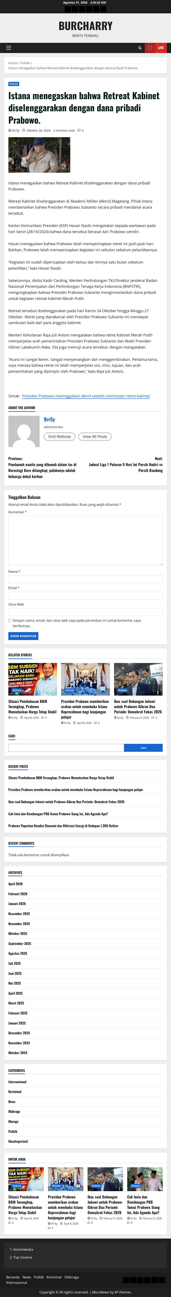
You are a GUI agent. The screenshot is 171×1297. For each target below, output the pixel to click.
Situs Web (16, 604)
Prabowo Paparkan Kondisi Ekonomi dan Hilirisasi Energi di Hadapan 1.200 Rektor (63, 825)
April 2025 (15, 993)
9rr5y (15, 130)
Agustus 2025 (17, 953)
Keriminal (14, 1091)
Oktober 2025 (17, 933)
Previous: (42, 467)
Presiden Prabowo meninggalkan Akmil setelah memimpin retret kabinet (86, 395)
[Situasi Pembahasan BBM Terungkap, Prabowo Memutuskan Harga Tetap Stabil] (32, 679)
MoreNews (100, 1292)
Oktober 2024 (17, 1052)
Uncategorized (18, 1141)
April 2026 (15, 883)
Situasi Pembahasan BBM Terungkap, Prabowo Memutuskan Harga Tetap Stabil (32, 706)
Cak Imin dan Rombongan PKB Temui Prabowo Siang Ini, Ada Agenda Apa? (58, 813)
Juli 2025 (14, 963)
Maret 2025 (16, 1002)
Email (14, 588)
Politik (14, 84)
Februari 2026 (18, 893)
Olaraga (13, 1121)
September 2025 (19, 943)
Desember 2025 (19, 913)
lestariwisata (23, 1249)
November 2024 (19, 1042)
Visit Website (59, 436)
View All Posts (95, 436)
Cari (11, 736)
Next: (126, 464)
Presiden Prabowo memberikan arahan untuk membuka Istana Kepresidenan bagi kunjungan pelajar (85, 709)
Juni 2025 (14, 973)
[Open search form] (140, 48)
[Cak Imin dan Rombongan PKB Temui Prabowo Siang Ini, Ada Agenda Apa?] (145, 1179)
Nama (14, 571)
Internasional (17, 1081)
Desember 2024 (19, 1032)
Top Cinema (22, 1257)
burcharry (86, 25)
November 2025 (19, 923)
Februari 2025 (17, 1013)
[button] (8, 47)
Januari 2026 (17, 903)
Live (161, 47)
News (11, 1101)
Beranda (13, 1277)
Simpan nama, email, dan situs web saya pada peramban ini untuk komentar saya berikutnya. (77, 623)
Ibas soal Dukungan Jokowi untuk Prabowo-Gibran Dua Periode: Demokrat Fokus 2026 (138, 706)
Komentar (17, 512)
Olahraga (14, 1111)
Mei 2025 (14, 983)
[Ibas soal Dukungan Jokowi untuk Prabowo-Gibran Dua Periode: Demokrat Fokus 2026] (138, 679)
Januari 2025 (17, 1023)
